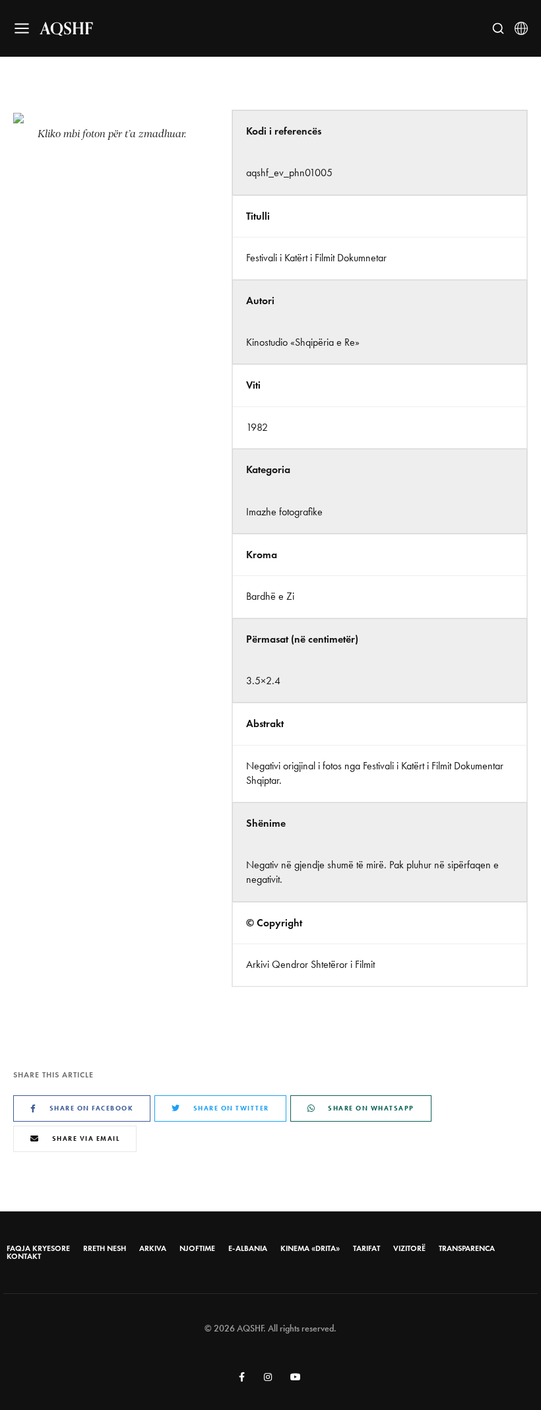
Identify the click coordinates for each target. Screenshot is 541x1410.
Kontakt (24, 1256)
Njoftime (197, 1248)
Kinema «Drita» (310, 1248)
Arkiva (152, 1248)
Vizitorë (409, 1248)
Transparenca (467, 1248)
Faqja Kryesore (38, 1248)
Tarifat (366, 1248)
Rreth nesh (104, 1248)
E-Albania (247, 1248)
